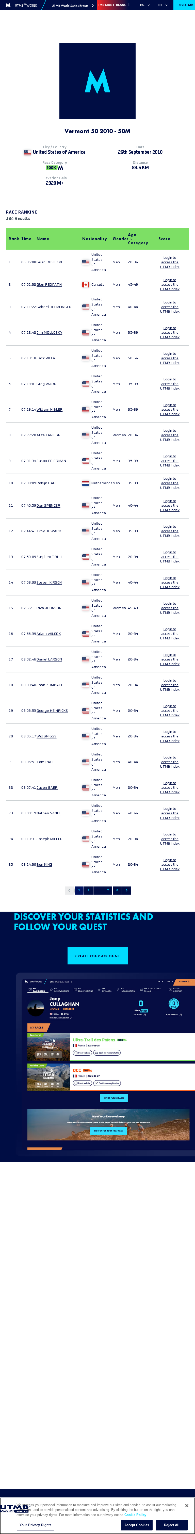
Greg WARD (46, 384)
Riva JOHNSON (49, 608)
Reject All (171, 1525)
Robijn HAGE (47, 483)
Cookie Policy (135, 1515)
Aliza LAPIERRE (50, 435)
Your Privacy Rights (35, 1525)
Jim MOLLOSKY (49, 332)
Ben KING (44, 864)
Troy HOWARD (49, 531)
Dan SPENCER (48, 505)
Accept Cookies (136, 1525)
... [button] (98, 890)
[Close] (186, 1505)
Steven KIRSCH (49, 582)
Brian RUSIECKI (49, 262)
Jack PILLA (46, 358)
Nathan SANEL (49, 813)
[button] (73, 6)
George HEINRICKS (52, 711)
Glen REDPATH (49, 284)
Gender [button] (118, 238)
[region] (97, 1515)
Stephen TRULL (50, 557)
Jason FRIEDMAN (51, 461)
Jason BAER (47, 787)
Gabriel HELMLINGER (54, 307)
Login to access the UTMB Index (170, 262)
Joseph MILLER (50, 839)
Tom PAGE (46, 762)
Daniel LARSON (49, 659)
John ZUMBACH (50, 685)
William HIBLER (49, 409)
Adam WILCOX (49, 634)
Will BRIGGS (47, 736)
